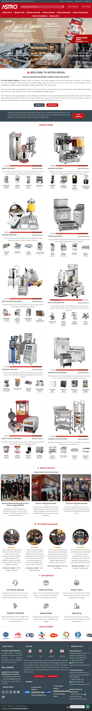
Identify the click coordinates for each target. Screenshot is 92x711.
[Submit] (63, 6)
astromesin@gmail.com (12, 679)
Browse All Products (37, 168)
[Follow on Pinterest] (14, 692)
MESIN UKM (54, 16)
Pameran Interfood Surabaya (46, 503)
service (19, 83)
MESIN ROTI (7, 13)
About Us (61, 1)
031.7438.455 (14, 674)
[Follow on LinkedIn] (18, 692)
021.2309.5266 (13, 672)
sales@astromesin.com (12, 676)
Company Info (69, 1)
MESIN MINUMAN (64, 13)
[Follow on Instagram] (3, 692)
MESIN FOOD (19, 13)
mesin (9, 89)
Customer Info (78, 1)
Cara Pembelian (21, 706)
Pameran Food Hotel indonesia (77, 503)
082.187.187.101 (78, 679)
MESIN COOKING (33, 13)
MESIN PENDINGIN (80, 13)
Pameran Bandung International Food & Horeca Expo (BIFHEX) (15, 504)
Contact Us (88, 1)
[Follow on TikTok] (7, 692)
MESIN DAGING (48, 13)
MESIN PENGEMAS (39, 16)
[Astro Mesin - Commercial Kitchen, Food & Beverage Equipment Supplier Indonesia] (9, 6)
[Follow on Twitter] (10, 692)
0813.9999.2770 (77, 660)
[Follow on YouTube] (3, 697)
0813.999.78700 (77, 694)
